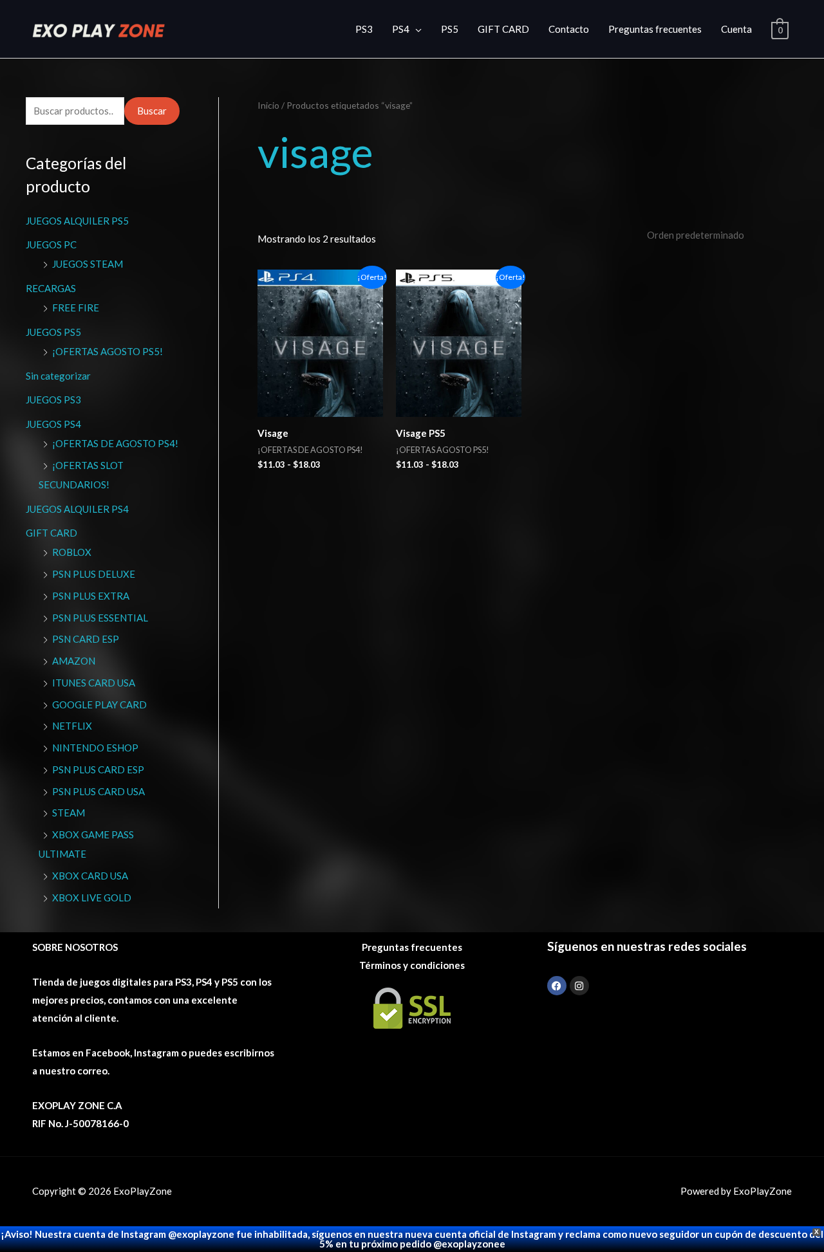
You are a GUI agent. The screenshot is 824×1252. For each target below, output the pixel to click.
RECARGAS (51, 288)
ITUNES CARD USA (93, 682)
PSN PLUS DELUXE (93, 574)
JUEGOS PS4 (53, 424)
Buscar (152, 110)
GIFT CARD (503, 29)
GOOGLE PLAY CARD (99, 704)
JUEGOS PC (51, 244)
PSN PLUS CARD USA (98, 791)
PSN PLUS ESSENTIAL (100, 617)
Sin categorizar (58, 376)
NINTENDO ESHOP (95, 747)
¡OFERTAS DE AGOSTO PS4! (115, 443)
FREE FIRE (75, 307)
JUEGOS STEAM (87, 264)
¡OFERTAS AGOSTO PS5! (107, 351)
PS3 (364, 29)
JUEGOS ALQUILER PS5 (77, 220)
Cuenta (736, 29)
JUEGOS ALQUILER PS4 (77, 509)
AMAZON (73, 661)
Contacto (568, 29)
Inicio (268, 105)
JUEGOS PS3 (53, 399)
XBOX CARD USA (90, 875)
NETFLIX (72, 726)
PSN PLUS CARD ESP (98, 769)
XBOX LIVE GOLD (91, 897)
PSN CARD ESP (85, 639)
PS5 (449, 29)
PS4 (400, 29)
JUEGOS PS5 (53, 332)
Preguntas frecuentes (655, 29)
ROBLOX (71, 552)
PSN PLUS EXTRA (90, 596)
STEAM (68, 812)
